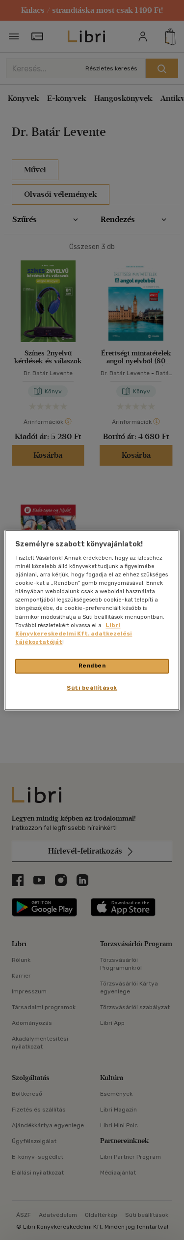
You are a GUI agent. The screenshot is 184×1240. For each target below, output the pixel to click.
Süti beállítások (92, 687)
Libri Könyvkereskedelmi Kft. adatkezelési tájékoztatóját (73, 633)
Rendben (92, 665)
